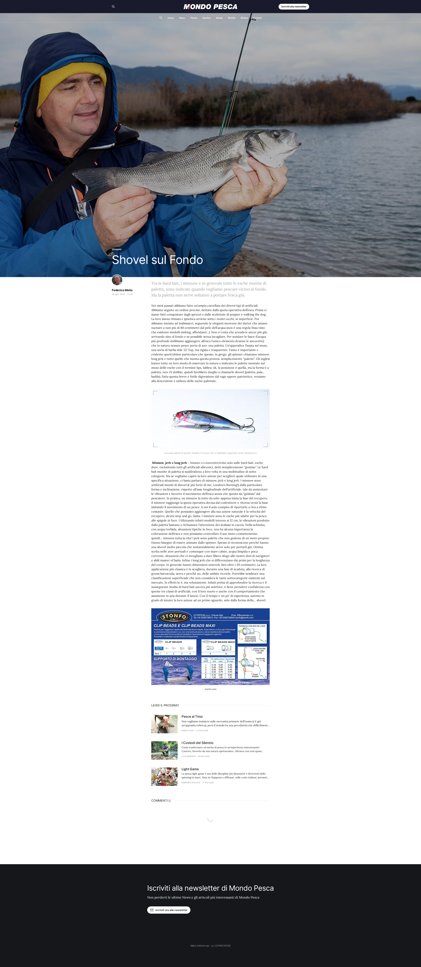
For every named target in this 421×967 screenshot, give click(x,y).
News (182, 17)
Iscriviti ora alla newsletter (171, 910)
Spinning (117, 249)
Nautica (206, 17)
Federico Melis (122, 290)
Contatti (257, 17)
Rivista (244, 17)
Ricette (231, 17)
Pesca (194, 17)
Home (171, 17)
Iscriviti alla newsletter (294, 6)
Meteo (219, 17)
